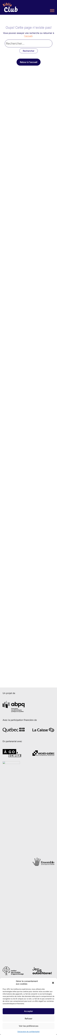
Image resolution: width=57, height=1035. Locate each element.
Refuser (28, 1018)
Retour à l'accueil (28, 62)
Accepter (28, 1011)
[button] (53, 982)
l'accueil (28, 36)
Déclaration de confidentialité (28, 1032)
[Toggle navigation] (52, 11)
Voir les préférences (28, 1026)
